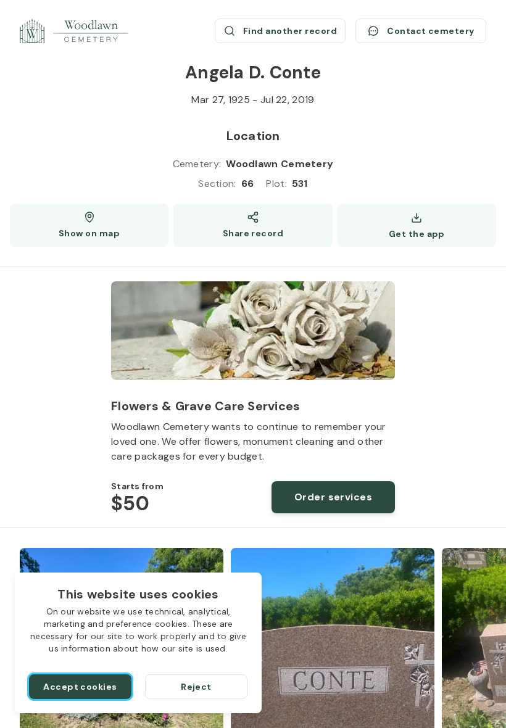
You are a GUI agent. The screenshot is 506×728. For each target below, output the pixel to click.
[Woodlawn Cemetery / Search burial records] (74, 31)
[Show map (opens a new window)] (89, 225)
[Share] (252, 225)
